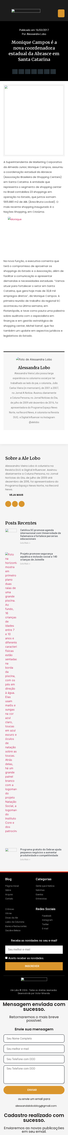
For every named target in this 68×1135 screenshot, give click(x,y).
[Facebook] (24, 4)
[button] (61, 13)
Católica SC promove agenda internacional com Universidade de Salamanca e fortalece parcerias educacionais (40, 534)
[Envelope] (44, 4)
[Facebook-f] (15, 504)
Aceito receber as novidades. (26, 958)
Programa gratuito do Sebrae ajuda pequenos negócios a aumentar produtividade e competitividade (40, 852)
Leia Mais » (25, 543)
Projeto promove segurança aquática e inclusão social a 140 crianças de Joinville (38, 556)
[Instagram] (31, 4)
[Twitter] (37, 4)
